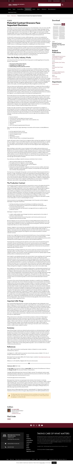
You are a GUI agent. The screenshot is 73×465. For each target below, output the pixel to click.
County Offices (20, 9)
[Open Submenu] (46, 9)
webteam (15, 397)
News (38, 9)
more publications (56, 78)
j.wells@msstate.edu (16, 413)
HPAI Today (54, 76)
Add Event (49, 0)
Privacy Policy (42, 462)
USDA (37, 459)
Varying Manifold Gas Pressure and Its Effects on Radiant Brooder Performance (58, 58)
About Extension (51, 9)
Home (9, 9)
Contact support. (50, 449)
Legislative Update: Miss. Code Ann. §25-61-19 (57, 459)
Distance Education (56, 0)
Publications (28, 9)
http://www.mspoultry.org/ (44, 357)
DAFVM (13, 0)
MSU (9, 0)
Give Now (63, 0)
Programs (28, 438)
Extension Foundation (43, 459)
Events (33, 9)
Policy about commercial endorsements (22, 459)
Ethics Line (12, 459)
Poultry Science (55, 84)
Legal (7, 459)
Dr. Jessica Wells (15, 409)
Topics (14, 9)
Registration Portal (12, 12)
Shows (27, 447)
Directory (44, 9)
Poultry (9, 419)
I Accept (54, 462)
